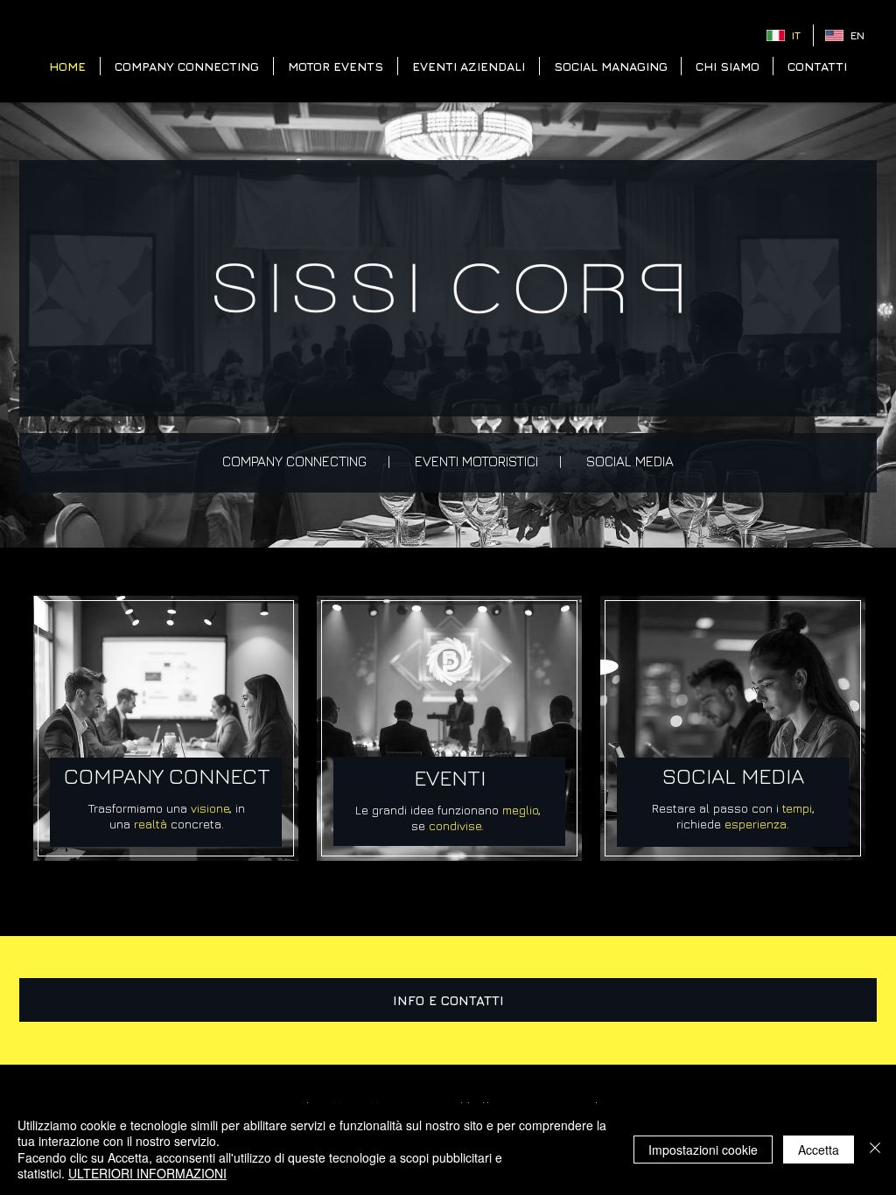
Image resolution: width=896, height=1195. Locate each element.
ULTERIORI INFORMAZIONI (147, 1173)
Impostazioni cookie (703, 1149)
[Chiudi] (875, 1149)
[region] (166, 729)
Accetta (818, 1149)
